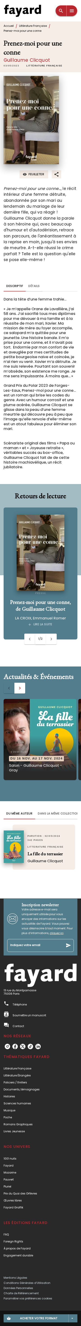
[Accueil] (22, 10)
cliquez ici (56, 933)
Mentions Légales (15, 1278)
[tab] (15, 286)
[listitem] (7, 1046)
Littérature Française (33, 26)
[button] (44, 66)
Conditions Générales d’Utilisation (27, 1283)
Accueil (9, 26)
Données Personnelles (18, 1288)
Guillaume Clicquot (27, 60)
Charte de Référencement (21, 1293)
